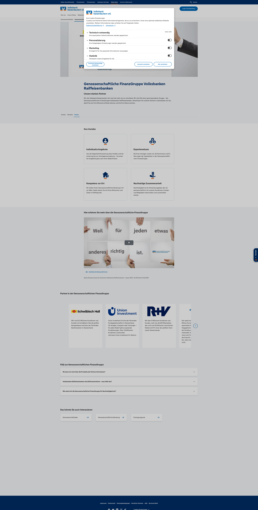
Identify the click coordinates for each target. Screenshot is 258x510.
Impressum (110, 25)
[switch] (170, 40)
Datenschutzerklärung (94, 25)
